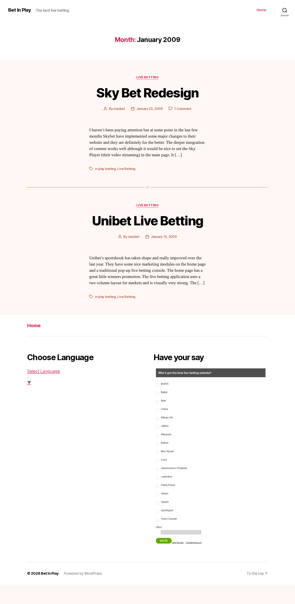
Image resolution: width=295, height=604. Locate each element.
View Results (178, 542)
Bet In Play (19, 10)
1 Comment (182, 109)
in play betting (105, 169)
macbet (119, 109)
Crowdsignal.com (194, 542)
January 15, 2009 (164, 237)
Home (261, 10)
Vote (164, 540)
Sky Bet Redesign (147, 92)
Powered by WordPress (83, 573)
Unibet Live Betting (147, 220)
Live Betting (147, 77)
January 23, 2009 (149, 109)
